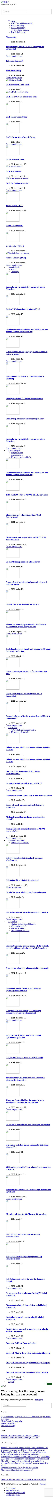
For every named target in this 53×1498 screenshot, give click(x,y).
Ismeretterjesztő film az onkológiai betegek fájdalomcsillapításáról (23, 1036)
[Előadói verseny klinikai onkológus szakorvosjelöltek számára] (12, 742)
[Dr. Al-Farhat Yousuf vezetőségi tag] (12, 132)
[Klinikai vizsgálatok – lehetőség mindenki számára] (12, 907)
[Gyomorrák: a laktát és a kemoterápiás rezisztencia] (12, 963)
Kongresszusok (17, 453)
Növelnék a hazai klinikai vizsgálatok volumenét (26, 892)
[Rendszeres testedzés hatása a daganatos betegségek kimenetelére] (12, 1140)
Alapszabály (11, 37)
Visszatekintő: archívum (20, 931)
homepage (39, 1400)
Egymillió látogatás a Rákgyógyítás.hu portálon (19, 1468)
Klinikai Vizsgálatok (16, 840)
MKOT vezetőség (18, 28)
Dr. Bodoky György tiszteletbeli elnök (21, 97)
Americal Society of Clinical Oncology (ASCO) (19, 1438)
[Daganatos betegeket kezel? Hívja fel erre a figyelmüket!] (12, 689)
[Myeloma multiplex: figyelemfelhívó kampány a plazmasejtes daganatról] (12, 1073)
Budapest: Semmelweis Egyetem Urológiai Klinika (27, 1372)
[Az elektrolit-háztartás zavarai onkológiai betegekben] (12, 1120)
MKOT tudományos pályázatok (23, 730)
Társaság (11, 21)
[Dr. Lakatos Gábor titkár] (12, 112)
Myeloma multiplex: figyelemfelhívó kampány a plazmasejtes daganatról (25, 1079)
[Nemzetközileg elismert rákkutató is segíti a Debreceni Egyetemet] (12, 1185)
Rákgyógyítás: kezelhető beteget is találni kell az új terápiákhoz (25, 1457)
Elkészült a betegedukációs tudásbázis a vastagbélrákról (22, 1461)
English (11, 1382)
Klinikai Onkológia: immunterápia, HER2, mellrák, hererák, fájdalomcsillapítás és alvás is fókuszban (27, 947)
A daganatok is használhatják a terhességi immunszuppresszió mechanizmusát (23, 1012)
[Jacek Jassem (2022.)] (12, 201)
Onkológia (15, 272)
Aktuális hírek (13, 267)
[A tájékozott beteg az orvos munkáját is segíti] (12, 1053)
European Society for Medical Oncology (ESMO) (20, 1435)
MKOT (14, 269)
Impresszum (10, 1488)
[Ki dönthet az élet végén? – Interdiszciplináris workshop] (12, 371)
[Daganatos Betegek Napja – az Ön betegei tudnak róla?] (12, 667)
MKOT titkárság (17, 25)
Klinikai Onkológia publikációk (23, 924)
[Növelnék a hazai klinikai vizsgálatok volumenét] (13, 887)
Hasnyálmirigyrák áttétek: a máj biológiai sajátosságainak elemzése (23, 989)
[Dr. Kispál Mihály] (14, 166)
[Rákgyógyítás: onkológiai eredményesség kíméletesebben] (12, 1229)
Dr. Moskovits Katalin (15, 159)
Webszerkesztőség (13, 70)
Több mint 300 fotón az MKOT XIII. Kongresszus (27, 495)
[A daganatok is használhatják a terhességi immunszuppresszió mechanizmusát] (12, 1006)
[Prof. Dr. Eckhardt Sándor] (17, 178)
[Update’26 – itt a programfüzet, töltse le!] (12, 599)
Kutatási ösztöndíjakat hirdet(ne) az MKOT (24, 783)
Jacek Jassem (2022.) (14, 206)
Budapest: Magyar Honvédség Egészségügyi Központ (28, 1353)
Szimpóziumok (17, 455)
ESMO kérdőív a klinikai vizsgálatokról (22, 880)
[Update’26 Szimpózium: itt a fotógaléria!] (12, 304)
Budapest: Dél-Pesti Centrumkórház (21, 1343)
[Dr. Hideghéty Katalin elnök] (14, 80)
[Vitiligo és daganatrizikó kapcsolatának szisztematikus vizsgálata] (12, 1162)
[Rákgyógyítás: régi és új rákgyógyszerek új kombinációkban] (12, 1252)
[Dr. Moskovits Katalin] (12, 154)
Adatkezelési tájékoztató (15, 1493)
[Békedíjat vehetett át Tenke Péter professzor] (12, 394)
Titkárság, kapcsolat (14, 61)
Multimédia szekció (18, 926)
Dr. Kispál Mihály (13, 171)
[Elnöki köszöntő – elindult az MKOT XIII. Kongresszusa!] (12, 510)
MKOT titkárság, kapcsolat (11, 1421)
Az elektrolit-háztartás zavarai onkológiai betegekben (28, 1125)
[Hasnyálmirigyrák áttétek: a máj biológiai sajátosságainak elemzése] (12, 983)
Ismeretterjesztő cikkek (20, 843)
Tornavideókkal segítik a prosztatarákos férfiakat (20, 1454)
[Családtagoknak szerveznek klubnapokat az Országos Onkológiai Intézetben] (12, 644)
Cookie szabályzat (13, 1495)
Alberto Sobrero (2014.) (16, 258)
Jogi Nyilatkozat (12, 1490)
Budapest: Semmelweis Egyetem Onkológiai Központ (28, 1363)
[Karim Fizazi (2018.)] (12, 221)
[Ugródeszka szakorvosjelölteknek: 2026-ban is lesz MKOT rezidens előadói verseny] (12, 324)
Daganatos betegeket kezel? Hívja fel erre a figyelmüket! (23, 1450)
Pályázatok (12, 728)
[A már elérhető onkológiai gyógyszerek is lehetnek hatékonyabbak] (12, 347)
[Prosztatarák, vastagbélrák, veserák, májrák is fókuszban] (12, 282)
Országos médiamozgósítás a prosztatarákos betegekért (29, 795)
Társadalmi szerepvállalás (21, 457)
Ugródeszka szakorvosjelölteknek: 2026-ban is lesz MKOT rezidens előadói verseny (27, 330)
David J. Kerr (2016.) (15, 246)
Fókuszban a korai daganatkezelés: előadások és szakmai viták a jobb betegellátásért (26, 625)
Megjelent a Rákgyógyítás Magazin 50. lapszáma (26, 1214)
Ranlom (43, 1484)
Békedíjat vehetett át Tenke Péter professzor (24, 399)
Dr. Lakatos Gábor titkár (16, 117)
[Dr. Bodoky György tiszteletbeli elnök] (17, 92)
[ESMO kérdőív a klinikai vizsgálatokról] (12, 875)
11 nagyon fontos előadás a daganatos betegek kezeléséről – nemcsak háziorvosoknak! (25, 1101)
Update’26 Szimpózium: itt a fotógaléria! (23, 309)
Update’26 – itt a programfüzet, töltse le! (23, 604)
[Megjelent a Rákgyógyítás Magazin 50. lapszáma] (12, 1209)
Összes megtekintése (14, 56)
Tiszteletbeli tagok (18, 32)
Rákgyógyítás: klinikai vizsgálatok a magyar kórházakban (23, 1452)
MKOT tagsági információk (22, 23)
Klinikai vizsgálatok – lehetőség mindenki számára (27, 912)
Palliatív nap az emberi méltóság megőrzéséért (25, 419)
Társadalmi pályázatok (19, 732)
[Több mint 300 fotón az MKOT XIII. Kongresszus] (12, 490)
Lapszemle (12, 922)
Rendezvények (14, 450)
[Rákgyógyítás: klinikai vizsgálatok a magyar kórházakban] (12, 853)
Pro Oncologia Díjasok (20, 30)
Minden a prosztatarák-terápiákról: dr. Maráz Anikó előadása (24, 1448)
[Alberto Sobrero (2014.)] (17, 253)
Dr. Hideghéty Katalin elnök (17, 85)
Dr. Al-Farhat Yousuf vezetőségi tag (20, 137)
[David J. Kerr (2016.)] (12, 241)
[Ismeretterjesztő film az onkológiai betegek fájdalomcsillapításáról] (12, 1030)
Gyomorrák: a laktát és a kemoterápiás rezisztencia (27, 968)
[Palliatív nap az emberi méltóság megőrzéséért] (12, 414)
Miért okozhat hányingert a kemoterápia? (17, 1470)
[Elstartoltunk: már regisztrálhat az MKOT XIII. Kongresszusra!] (12, 532)
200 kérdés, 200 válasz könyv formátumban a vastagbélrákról (25, 1459)
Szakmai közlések (18, 928)
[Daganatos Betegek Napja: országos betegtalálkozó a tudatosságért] (12, 711)
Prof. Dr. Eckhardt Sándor (17, 183)
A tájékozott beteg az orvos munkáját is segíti (24, 1058)
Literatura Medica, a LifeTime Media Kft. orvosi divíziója (23, 1480)
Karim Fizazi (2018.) (14, 226)
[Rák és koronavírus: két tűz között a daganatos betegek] (12, 1274)
